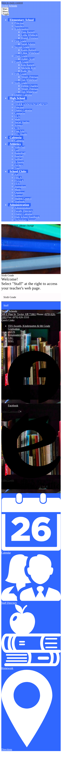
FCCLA (19, 180)
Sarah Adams (28, 44)
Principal (19, 23)
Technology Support (25, 220)
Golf (17, 150)
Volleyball (20, 147)
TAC (10, 337)
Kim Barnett (27, 64)
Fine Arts (19, 131)
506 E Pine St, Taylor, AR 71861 (18, 314)
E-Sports (19, 162)
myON (11, 331)
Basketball (20, 153)
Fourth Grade (22, 61)
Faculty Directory (24, 211)
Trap (17, 168)
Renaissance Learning (19, 334)
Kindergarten (21, 29)
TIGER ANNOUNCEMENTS (31, 104)
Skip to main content (12, 2)
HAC (11, 340)
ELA (17, 116)
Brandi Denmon (29, 38)
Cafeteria (19, 140)
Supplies (19, 26)
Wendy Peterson (29, 76)
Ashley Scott (28, 58)
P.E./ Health (21, 134)
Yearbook (20, 201)
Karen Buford (28, 50)
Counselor (20, 113)
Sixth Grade (21, 82)
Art (16, 174)
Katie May (26, 70)
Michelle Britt (28, 67)
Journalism (20, 186)
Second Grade (22, 47)
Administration (22, 208)
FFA (17, 183)
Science (19, 125)
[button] (21, 19)
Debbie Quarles (29, 85)
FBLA (18, 177)
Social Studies (22, 122)
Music (18, 189)
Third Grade (21, 56)
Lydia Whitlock (29, 35)
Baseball (19, 156)
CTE (17, 128)
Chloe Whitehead (30, 53)
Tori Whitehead (29, 79)
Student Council (23, 198)
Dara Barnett (28, 32)
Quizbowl (20, 192)
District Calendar (23, 94)
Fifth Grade (21, 73)
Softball (19, 159)
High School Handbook (27, 217)
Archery (19, 165)
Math (17, 119)
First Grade (20, 41)
